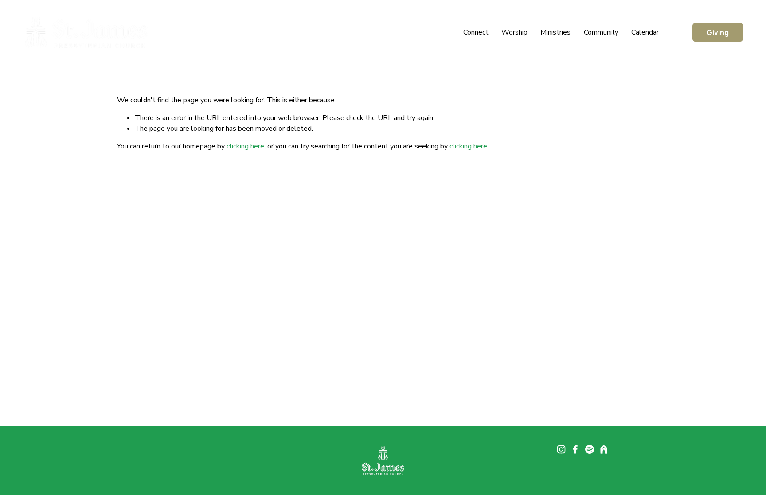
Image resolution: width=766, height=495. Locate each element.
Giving (718, 32)
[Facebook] (575, 449)
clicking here (245, 146)
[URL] (603, 449)
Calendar (645, 32)
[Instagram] (561, 449)
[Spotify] (589, 449)
